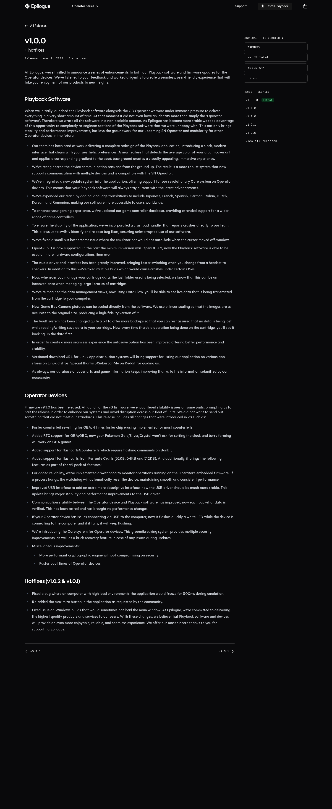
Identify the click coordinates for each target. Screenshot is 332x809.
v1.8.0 (251, 116)
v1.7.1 (251, 124)
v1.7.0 (251, 132)
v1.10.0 (259, 100)
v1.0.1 (224, 651)
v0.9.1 (35, 651)
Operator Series (83, 6)
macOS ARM (256, 67)
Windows (254, 46)
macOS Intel (258, 57)
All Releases (38, 26)
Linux (252, 78)
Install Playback (277, 6)
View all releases (261, 141)
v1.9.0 (251, 108)
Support (241, 6)
